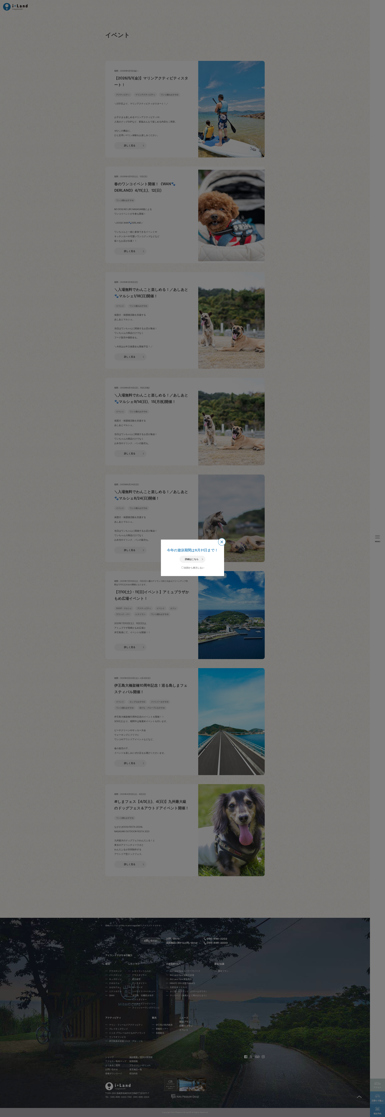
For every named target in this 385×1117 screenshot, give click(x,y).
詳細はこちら (192, 559)
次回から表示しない (194, 567)
